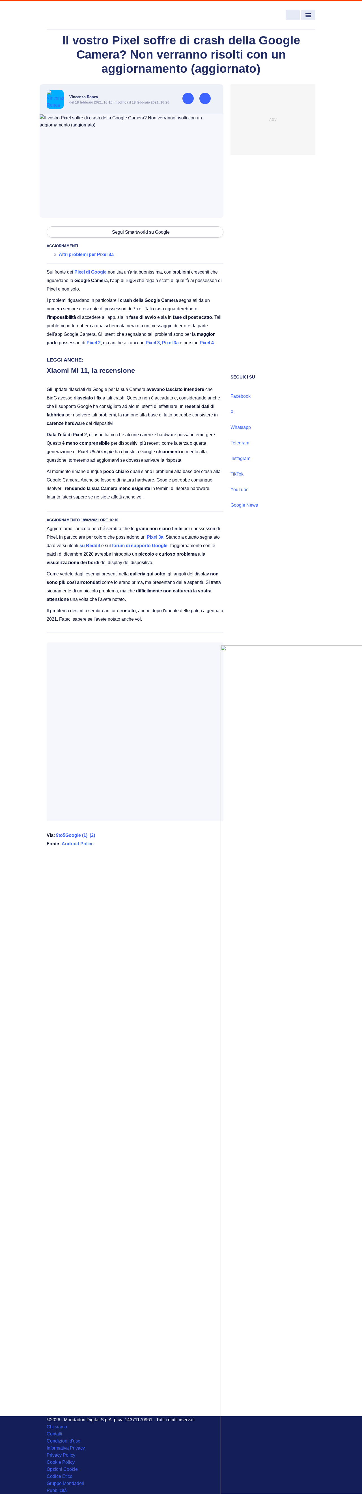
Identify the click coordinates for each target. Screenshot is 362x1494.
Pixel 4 (207, 342)
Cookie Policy (61, 1462)
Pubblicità (57, 1490)
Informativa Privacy (66, 1448)
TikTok (237, 474)
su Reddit (89, 545)
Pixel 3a (170, 342)
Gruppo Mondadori (65, 1483)
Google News (244, 505)
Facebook (240, 396)
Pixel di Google (90, 272)
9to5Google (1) (71, 835)
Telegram (239, 442)
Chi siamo (57, 1426)
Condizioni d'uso (63, 1441)
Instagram (240, 458)
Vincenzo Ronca (83, 97)
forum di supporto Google (139, 545)
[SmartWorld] (74, 15)
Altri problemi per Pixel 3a (86, 254)
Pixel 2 (94, 342)
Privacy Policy (61, 1455)
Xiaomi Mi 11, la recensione (91, 370)
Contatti (54, 1433)
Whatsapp (240, 427)
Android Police (78, 843)
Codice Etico (59, 1476)
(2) (92, 835)
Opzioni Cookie (62, 1469)
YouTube (239, 489)
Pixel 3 (153, 342)
